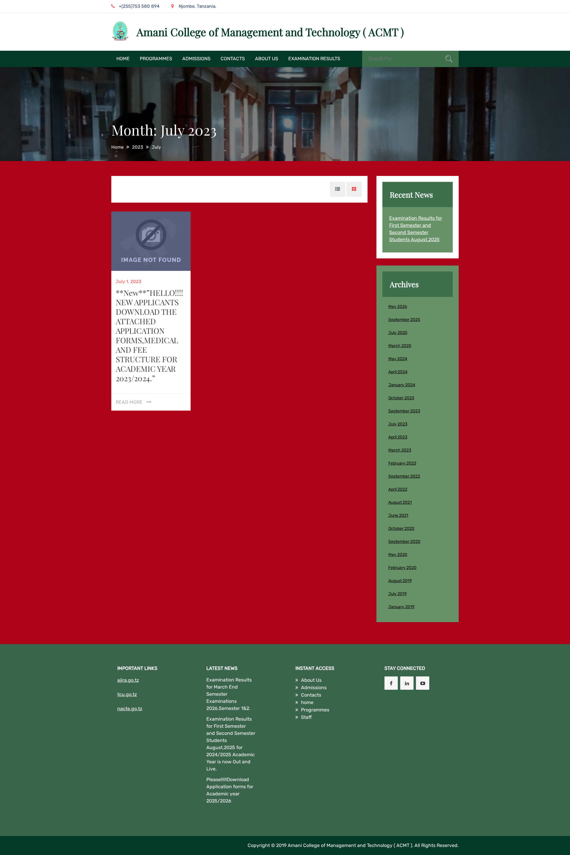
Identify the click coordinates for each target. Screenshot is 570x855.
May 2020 (397, 554)
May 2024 (397, 358)
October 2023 (401, 398)
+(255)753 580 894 (139, 6)
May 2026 (397, 306)
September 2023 (404, 411)
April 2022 (397, 489)
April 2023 (397, 437)
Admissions (196, 58)
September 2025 (404, 319)
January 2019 (401, 606)
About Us (266, 58)
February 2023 (402, 463)
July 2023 (397, 424)
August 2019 (400, 580)
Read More (129, 402)
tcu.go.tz (127, 694)
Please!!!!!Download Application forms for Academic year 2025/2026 (229, 790)
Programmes (156, 58)
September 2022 (404, 476)
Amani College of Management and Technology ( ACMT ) (270, 32)
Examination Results (314, 58)
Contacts (233, 58)
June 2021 (398, 515)
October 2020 (401, 528)
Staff (306, 717)
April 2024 (398, 371)
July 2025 (397, 332)
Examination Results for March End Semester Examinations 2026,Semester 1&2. (229, 694)
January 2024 (401, 384)
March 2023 (399, 450)
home (123, 58)
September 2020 (404, 541)
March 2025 (399, 345)
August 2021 (400, 502)
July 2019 (397, 593)
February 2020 (402, 567)
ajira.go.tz (128, 680)
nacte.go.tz (129, 708)
